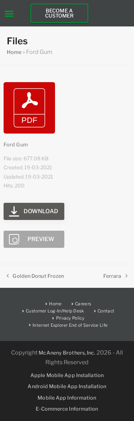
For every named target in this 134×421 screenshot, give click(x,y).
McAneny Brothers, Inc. (67, 353)
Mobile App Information (67, 398)
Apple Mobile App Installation (67, 375)
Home (14, 52)
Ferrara (112, 275)
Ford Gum (16, 144)
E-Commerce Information (67, 409)
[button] (9, 13)
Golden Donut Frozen (35, 275)
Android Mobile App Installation (67, 386)
